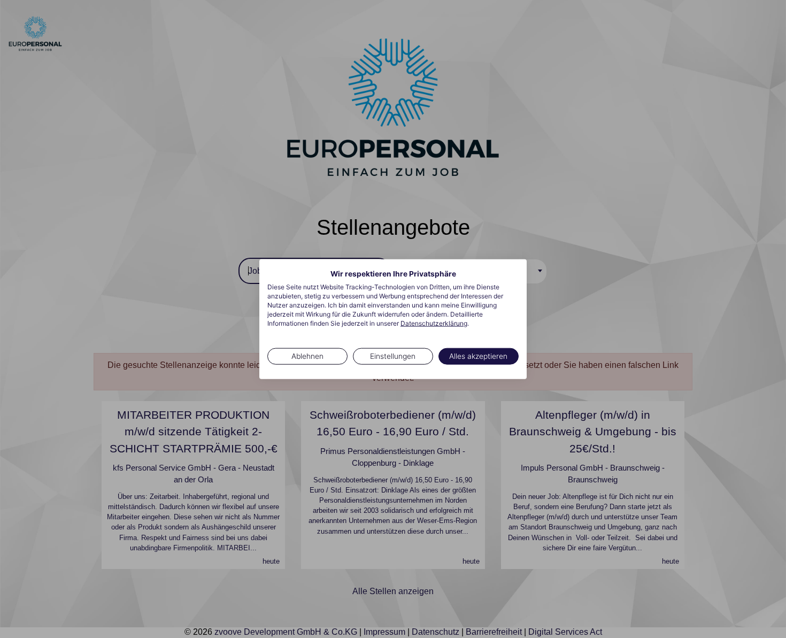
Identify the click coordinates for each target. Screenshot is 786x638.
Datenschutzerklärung (433, 323)
